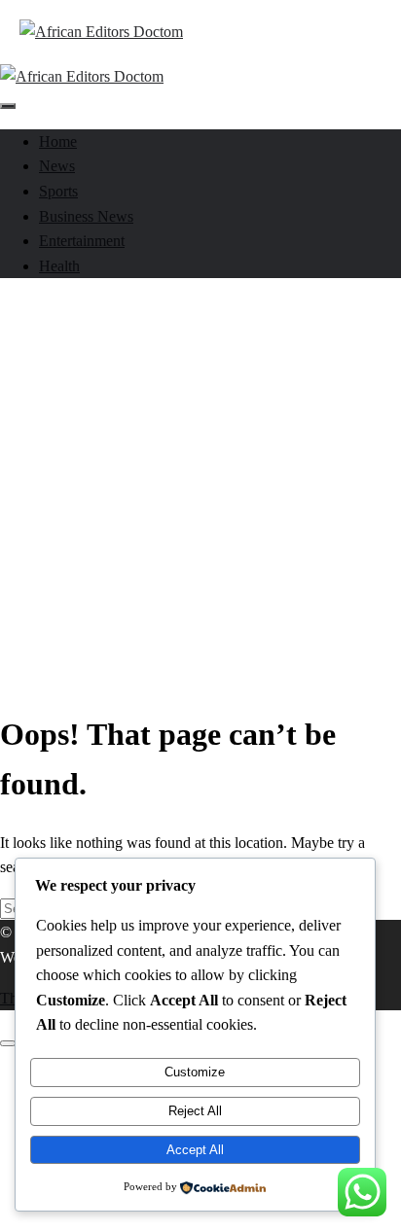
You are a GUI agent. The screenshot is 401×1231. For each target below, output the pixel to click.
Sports (58, 191)
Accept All (195, 1150)
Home (58, 141)
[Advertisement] (200, 488)
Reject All (195, 1111)
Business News (86, 216)
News (57, 166)
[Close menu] (8, 1043)
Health (59, 266)
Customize (194, 1072)
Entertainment (82, 240)
